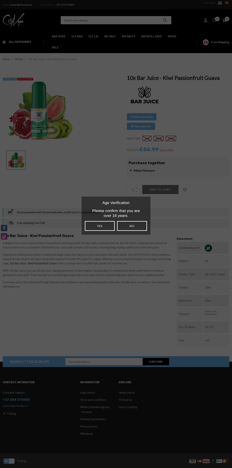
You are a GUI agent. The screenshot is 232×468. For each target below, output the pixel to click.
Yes (99, 226)
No (131, 226)
